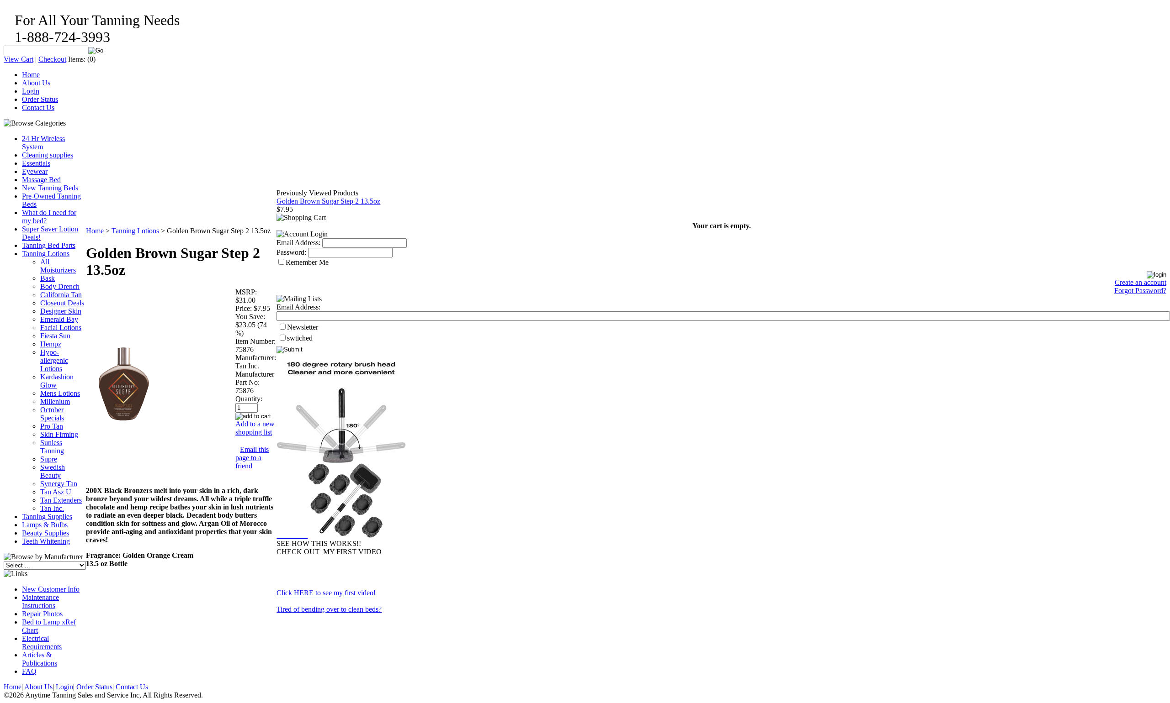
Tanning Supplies (47, 516)
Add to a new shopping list (255, 428)
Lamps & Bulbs (45, 525)
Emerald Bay (59, 319)
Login (30, 91)
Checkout (52, 59)
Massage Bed (41, 180)
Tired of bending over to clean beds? (329, 609)
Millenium (55, 401)
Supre (48, 459)
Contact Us (38, 107)
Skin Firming (59, 434)
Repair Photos (42, 614)
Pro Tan (51, 426)
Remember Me (307, 262)
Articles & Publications (39, 659)
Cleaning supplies (47, 155)
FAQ (29, 671)
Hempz (50, 344)
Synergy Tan (58, 484)
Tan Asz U (55, 492)
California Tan (61, 295)
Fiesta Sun (55, 336)
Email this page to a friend (252, 458)
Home (31, 75)
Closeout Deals (62, 303)
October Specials (52, 414)
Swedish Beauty (52, 471)
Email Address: (298, 243)
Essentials (36, 163)
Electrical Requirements (42, 643)
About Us (36, 83)
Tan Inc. (52, 508)
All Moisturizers (58, 266)
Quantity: (248, 399)
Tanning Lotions (45, 253)
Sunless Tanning (52, 447)
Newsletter (302, 327)
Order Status (40, 99)
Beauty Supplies (45, 533)
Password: (291, 252)
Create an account (1140, 282)
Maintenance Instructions (40, 601)
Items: (76, 59)
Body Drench (60, 286)
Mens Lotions (60, 393)
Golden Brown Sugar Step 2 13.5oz (328, 201)
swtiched (300, 338)
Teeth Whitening (46, 541)
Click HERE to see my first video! (326, 593)
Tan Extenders (61, 500)
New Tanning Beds (50, 188)
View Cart (18, 59)
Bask (47, 278)
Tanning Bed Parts (48, 245)
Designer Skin (60, 311)
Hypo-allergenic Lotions (54, 360)
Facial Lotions (60, 327)
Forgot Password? (1140, 290)
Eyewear (35, 171)
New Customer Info (51, 589)
